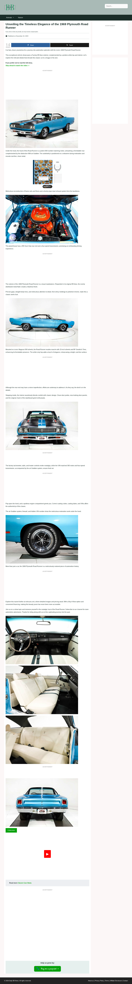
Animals (9, 17)
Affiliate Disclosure (116, 980)
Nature (20, 17)
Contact (125, 980)
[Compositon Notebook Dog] (47, 188)
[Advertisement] (47, 86)
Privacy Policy (99, 980)
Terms (107, 980)
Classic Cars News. (25, 883)
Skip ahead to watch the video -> (17, 65)
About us (91, 980)
